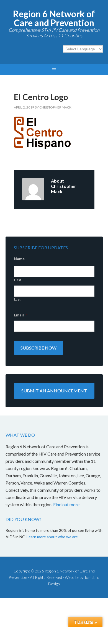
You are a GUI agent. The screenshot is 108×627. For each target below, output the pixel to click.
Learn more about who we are (52, 536)
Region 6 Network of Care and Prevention (54, 18)
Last (17, 299)
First (18, 280)
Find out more (66, 504)
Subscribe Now (38, 347)
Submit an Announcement (54, 390)
